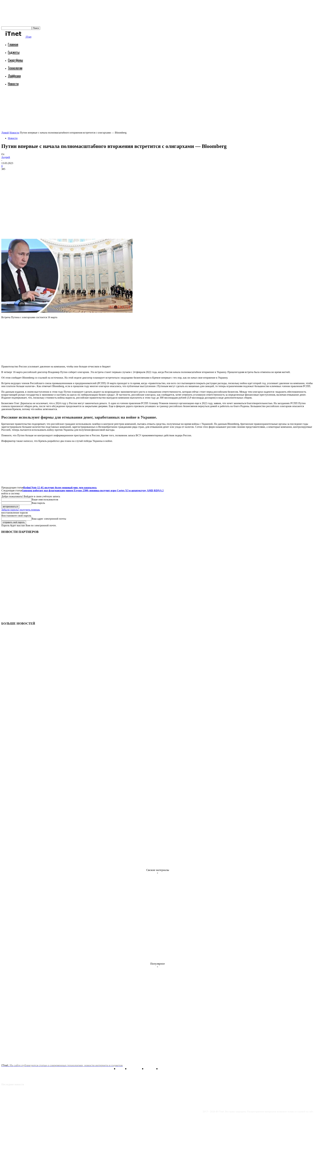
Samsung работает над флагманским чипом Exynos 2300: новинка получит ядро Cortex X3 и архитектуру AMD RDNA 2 (93, 490)
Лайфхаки (14, 75)
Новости (13, 83)
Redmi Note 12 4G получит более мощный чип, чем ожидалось (60, 487)
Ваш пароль (38, 503)
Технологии (15, 67)
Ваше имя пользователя (45, 499)
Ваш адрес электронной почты (49, 518)
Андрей (5, 157)
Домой (5, 132)
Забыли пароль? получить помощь (20, 509)
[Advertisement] (61, 97)
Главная (13, 44)
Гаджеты (14, 52)
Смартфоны (15, 59)
